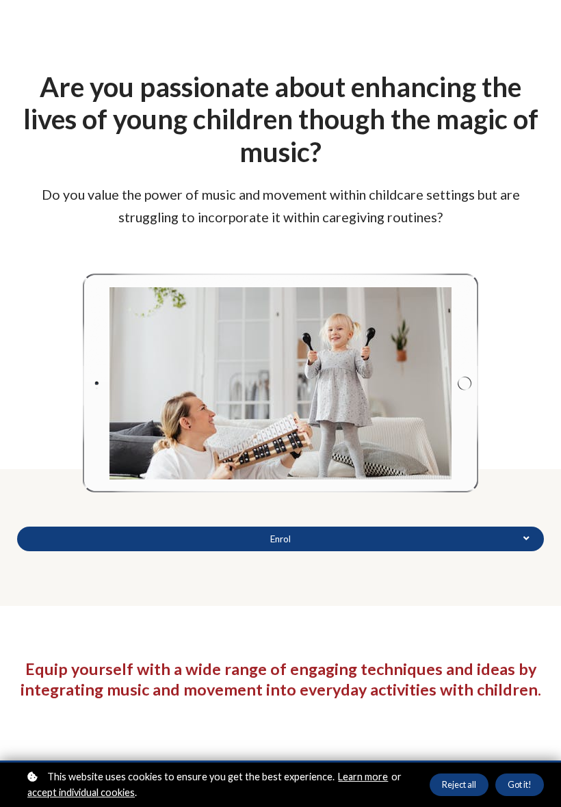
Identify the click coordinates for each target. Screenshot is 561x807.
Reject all (459, 785)
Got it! (520, 785)
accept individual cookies (81, 792)
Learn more (363, 776)
